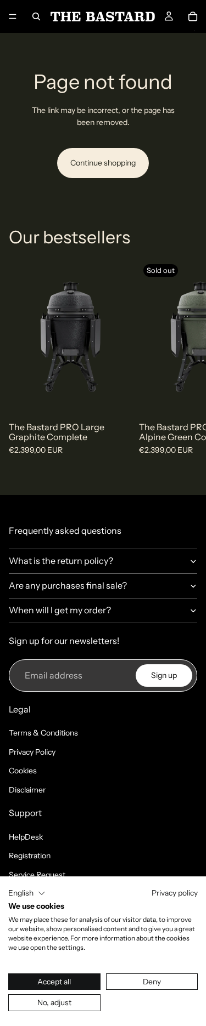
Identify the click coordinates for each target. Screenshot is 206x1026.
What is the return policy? (61, 560)
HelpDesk (26, 837)
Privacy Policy (32, 752)
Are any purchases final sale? (68, 585)
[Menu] (12, 16)
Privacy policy (175, 892)
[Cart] (193, 16)
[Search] (36, 16)
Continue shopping (103, 163)
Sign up (164, 675)
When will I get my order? (60, 610)
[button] (27, 893)
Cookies (23, 771)
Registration (30, 855)
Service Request (37, 875)
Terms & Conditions (43, 733)
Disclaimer (27, 790)
